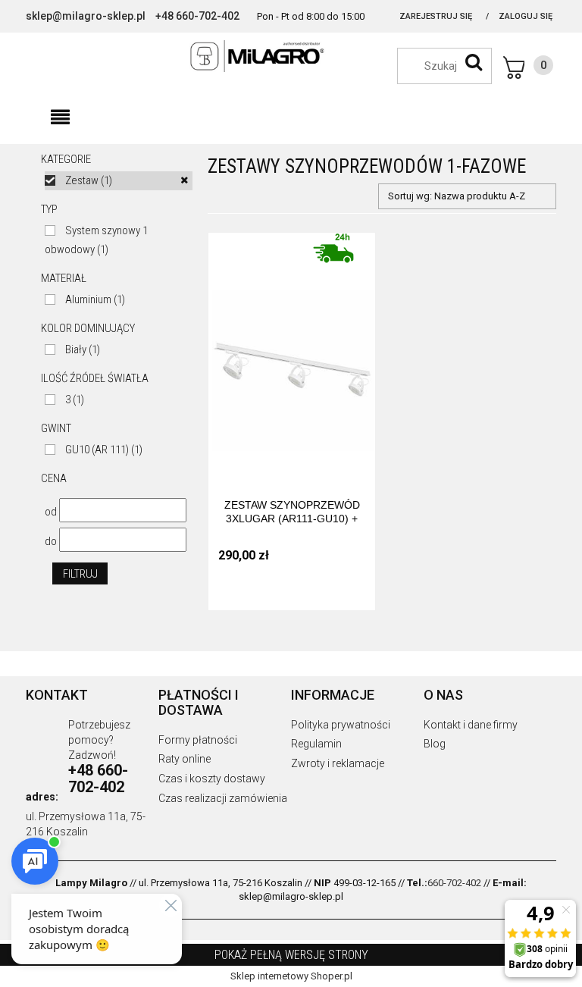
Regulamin (316, 744)
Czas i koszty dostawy (211, 778)
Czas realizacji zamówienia (222, 798)
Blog (435, 744)
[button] (60, 117)
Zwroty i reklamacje (337, 763)
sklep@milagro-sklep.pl (86, 16)
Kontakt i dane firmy (471, 725)
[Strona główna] (291, 56)
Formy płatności (197, 740)
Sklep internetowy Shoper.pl (291, 976)
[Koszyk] (528, 67)
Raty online (184, 759)
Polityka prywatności (340, 725)
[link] (118, 180)
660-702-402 (454, 882)
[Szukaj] (473, 62)
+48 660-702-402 (197, 16)
